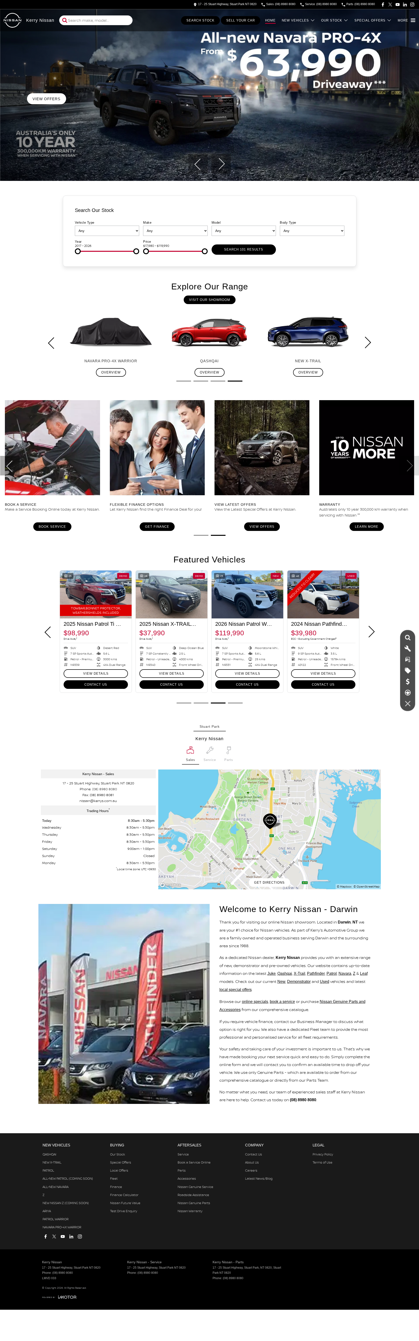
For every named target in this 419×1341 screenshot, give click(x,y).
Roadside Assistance (193, 1195)
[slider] (78, 251)
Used (324, 981)
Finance (116, 1187)
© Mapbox (344, 886)
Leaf (364, 973)
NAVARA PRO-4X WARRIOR (62, 1227)
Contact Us (323, 684)
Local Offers (119, 1170)
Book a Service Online (194, 1162)
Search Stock (200, 20)
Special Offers (369, 20)
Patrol (332, 973)
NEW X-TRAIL (52, 1162)
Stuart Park (210, 726)
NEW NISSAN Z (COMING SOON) (66, 1203)
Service (183, 1154)
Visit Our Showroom (209, 300)
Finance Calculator (124, 1195)
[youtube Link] (398, 4)
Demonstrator (299, 981)
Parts (182, 1170)
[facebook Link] (383, 4)
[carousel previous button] (198, 164)
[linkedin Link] (405, 4)
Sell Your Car (240, 20)
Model (216, 222)
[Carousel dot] (183, 381)
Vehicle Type (84, 222)
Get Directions (269, 882)
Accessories (187, 1178)
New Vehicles (295, 20)
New (281, 981)
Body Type (288, 222)
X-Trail (299, 973)
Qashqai (284, 973)
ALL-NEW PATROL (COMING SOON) (68, 1178)
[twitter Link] (390, 4)
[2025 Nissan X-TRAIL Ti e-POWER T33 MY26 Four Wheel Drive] (247, 594)
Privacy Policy (323, 1154)
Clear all (336, 212)
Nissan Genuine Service (195, 1187)
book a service (282, 1002)
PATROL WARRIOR (55, 1219)
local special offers (235, 990)
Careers (251, 1170)
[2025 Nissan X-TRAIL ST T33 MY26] (171, 594)
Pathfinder (316, 973)
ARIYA (47, 1211)
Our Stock (331, 20)
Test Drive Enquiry (123, 1211)
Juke (271, 973)
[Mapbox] (171, 885)
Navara (345, 973)
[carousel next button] (221, 164)
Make (147, 222)
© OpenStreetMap (366, 886)
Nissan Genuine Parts (194, 1203)
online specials (255, 1002)
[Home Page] (12, 20)
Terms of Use (322, 1162)
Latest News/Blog (258, 1178)
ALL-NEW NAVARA (55, 1187)
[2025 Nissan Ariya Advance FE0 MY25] (323, 594)
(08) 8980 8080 (104, 789)
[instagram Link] (412, 4)
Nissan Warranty (190, 1211)
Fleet (114, 1178)
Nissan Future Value (125, 1203)
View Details (323, 673)
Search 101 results (243, 249)
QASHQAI (49, 1154)
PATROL (48, 1170)
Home (270, 20)
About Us (252, 1162)
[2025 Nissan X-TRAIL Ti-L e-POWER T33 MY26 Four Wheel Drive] (96, 594)
